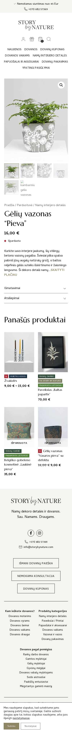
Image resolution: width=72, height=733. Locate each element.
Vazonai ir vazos (52, 635)
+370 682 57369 (38, 9)
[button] (61, 85)
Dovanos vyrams (20, 621)
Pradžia (9, 205)
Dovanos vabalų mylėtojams (36, 673)
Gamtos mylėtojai (36, 659)
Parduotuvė (24, 205)
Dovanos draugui (20, 635)
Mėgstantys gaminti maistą (36, 686)
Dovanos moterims (20, 616)
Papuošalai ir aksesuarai (53, 626)
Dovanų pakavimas (53, 639)
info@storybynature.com (38, 547)
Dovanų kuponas (52, 50)
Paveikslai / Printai (53, 621)
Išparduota (19, 443)
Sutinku (11, 726)
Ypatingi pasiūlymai (36, 68)
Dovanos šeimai (20, 626)
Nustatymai (30, 726)
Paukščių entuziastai (36, 682)
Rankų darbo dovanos (36, 655)
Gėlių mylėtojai (36, 664)
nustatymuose (21, 718)
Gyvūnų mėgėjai (36, 668)
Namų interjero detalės (50, 205)
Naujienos (14, 50)
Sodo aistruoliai (36, 677)
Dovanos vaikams (20, 630)
